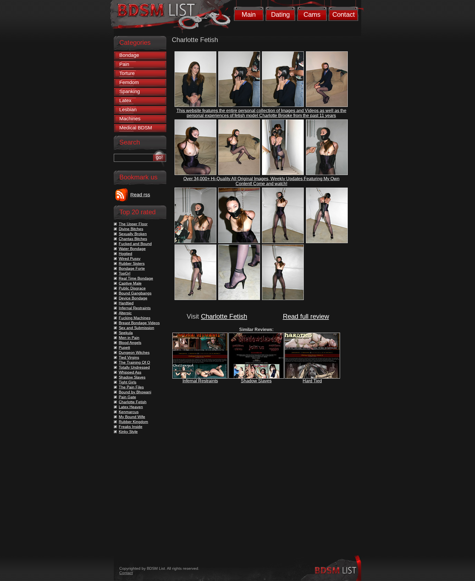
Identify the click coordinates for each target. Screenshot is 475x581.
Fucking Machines (134, 318)
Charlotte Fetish (224, 316)
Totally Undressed (134, 367)
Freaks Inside (130, 426)
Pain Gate (127, 397)
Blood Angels (130, 342)
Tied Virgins (129, 357)
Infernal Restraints (200, 381)
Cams (312, 14)
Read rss (140, 195)
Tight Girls (127, 382)
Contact (343, 14)
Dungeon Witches (134, 352)
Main (249, 14)
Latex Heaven (131, 407)
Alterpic (125, 313)
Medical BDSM (135, 127)
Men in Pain (129, 337)
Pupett (124, 347)
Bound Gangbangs (135, 293)
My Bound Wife (132, 417)
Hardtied (126, 303)
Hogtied (125, 253)
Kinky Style (128, 431)
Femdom (129, 82)
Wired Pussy (129, 258)
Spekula (126, 332)
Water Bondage (132, 248)
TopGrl (124, 273)
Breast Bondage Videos (139, 323)
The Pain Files (131, 387)
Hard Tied (312, 381)
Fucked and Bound (135, 243)
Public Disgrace (132, 288)
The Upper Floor (133, 224)
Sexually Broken (133, 234)
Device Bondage (133, 298)
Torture (127, 73)
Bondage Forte (132, 268)
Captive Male (130, 283)
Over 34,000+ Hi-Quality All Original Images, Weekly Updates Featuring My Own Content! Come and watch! (261, 181)
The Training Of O (134, 362)
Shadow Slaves (256, 381)
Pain (124, 64)
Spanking (129, 91)
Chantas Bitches (133, 239)
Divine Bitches (131, 229)
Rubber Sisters (132, 263)
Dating (280, 14)
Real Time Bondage (136, 278)
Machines (129, 118)
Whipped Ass (130, 372)
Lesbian (128, 109)
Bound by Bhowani (135, 392)
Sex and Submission (136, 328)
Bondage (129, 55)
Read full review (306, 316)
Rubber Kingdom (133, 421)
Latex (125, 100)
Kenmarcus (129, 412)
